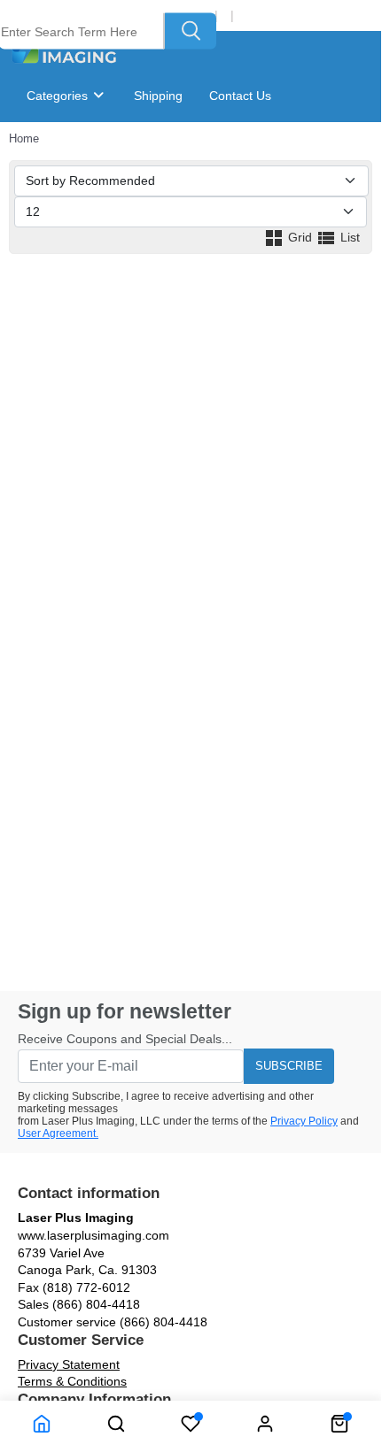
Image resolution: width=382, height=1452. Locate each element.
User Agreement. (58, 1133)
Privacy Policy (304, 1121)
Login (255, 15)
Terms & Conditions (72, 1381)
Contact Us (240, 95)
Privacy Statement (69, 1364)
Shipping (158, 95)
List (348, 237)
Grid (300, 237)
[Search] (190, 31)
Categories (59, 95)
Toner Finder (76, 149)
